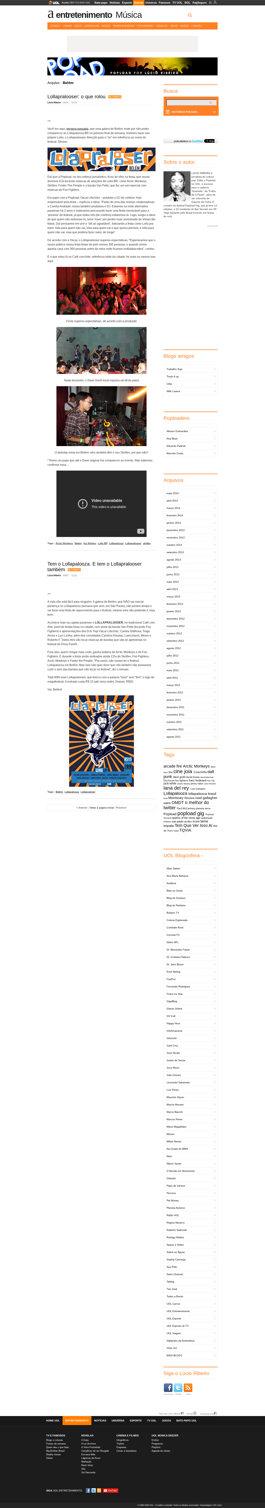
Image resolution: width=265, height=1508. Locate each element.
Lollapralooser (133, 543)
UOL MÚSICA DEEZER (165, 1435)
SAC (88, 2)
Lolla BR (102, 543)
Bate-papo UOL (186, 1420)
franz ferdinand (197, 780)
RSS (99, 1490)
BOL (187, 2)
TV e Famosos (145, 26)
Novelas (161, 26)
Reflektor (167, 822)
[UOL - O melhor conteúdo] (53, 4)
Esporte (127, 2)
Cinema (67, 26)
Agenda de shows (161, 1451)
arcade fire (173, 766)
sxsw (196, 821)
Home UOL (53, 1420)
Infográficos (122, 1440)
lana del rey (176, 788)
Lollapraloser (88, 791)
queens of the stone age (186, 817)
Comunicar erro (207, 1414)
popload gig (190, 813)
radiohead (206, 817)
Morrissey (176, 798)
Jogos (78, 26)
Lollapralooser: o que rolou (76, 96)
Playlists (156, 1447)
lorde (166, 798)
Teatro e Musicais (123, 26)
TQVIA (185, 830)
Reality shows (53, 1454)
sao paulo (177, 821)
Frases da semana (56, 1443)
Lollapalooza (116, 543)
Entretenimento (84, 14)
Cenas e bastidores (126, 1451)
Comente (116, 97)
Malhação (86, 1461)
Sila (83, 1469)
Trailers (120, 1443)
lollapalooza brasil (202, 794)
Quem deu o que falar (57, 1447)
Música (129, 14)
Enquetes (121, 1447)
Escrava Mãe (88, 1454)
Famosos (164, 2)
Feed (188, 1394)
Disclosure (169, 780)
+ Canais (196, 26)
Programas (157, 1443)
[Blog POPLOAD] (132, 66)
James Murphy (183, 784)
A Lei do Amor (88, 1443)
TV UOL (177, 2)
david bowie (193, 777)
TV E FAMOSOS (55, 1435)
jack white (170, 783)
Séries (49, 1458)
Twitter (178, 1394)
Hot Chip (211, 781)
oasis (167, 803)
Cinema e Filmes (127, 1435)
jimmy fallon (197, 783)
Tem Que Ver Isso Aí (193, 825)
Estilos (155, 1440)
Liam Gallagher (198, 789)
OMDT (178, 802)
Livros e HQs (91, 26)
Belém (78, 543)
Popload (170, 814)
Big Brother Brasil (55, 1451)
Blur (171, 772)
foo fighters (89, 543)
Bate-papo (100, 2)
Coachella (200, 772)
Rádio (174, 26)
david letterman (207, 777)
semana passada (77, 128)
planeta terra (203, 808)
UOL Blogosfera (182, 855)
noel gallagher (206, 798)
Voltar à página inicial (102, 807)
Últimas (54, 26)
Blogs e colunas (54, 1440)
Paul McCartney (186, 808)
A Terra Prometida (90, 1447)
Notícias (115, 2)
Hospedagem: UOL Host (211, 1505)
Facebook (168, 1394)
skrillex (147, 543)
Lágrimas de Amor (90, 1458)
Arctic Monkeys (64, 543)
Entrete (138, 2)
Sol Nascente (88, 1472)
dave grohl (179, 776)
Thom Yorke (173, 831)
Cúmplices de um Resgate (95, 1451)
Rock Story (87, 1465)
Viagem (184, 26)
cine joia (182, 771)
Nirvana (189, 798)
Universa (151, 2)
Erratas (190, 1414)
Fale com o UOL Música (169, 1414)
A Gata (85, 1440)
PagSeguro (200, 2)
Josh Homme (210, 784)
